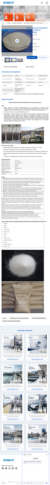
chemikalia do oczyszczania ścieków (19, 318)
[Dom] (9, 461)
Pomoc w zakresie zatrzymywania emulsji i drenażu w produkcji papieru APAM (37, 415)
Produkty (9, 23)
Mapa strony (11, 481)
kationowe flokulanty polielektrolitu (11, 321)
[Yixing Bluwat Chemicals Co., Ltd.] (9, 3)
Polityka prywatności (4, 482)
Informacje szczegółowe (10, 66)
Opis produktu (30, 66)
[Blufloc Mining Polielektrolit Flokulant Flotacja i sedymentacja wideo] (17, 40)
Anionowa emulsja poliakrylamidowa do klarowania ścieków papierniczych (13, 445)
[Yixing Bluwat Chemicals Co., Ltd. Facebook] (3, 468)
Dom (4, 23)
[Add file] (24, 483)
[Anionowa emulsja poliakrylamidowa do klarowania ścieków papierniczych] (12, 433)
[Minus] (47, 454)
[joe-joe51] (16, 468)
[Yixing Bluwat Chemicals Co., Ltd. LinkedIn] (6, 468)
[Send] (47, 483)
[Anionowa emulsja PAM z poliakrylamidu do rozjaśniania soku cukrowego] (12, 403)
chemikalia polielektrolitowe (39, 318)
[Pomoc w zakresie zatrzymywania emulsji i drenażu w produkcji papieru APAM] (37, 403)
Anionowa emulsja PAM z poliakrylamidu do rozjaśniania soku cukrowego (13, 415)
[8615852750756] (9, 468)
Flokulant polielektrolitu (17, 23)
